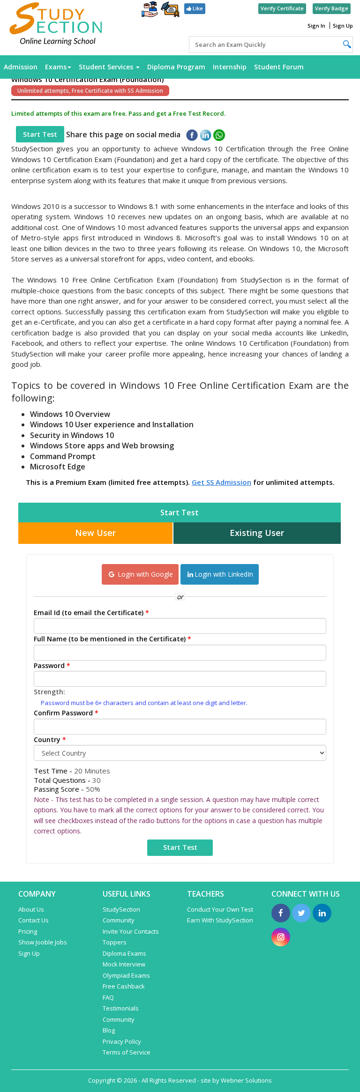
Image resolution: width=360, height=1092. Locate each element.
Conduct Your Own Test (220, 909)
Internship (230, 66)
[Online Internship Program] (149, 10)
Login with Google (144, 574)
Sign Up (343, 25)
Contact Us (33, 920)
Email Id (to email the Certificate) (91, 612)
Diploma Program (176, 66)
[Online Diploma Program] (170, 11)
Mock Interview (124, 964)
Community (119, 1019)
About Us (31, 909)
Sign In (316, 25)
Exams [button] (56, 66)
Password (52, 665)
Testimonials (121, 1008)
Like (197, 8)
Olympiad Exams (126, 975)
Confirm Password (66, 712)
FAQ (108, 997)
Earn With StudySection (220, 920)
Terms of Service (126, 1052)
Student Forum (279, 66)
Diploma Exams (124, 953)
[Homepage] (56, 24)
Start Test (40, 134)
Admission (21, 66)
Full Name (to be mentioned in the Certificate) (112, 638)
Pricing (27, 931)
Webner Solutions (246, 1080)
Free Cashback (124, 986)
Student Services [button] (107, 66)
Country (50, 739)
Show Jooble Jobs (42, 942)
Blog (109, 1030)
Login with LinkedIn (224, 574)
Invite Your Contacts (131, 931)
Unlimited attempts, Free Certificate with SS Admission (90, 91)
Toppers (115, 942)
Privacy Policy (122, 1041)
